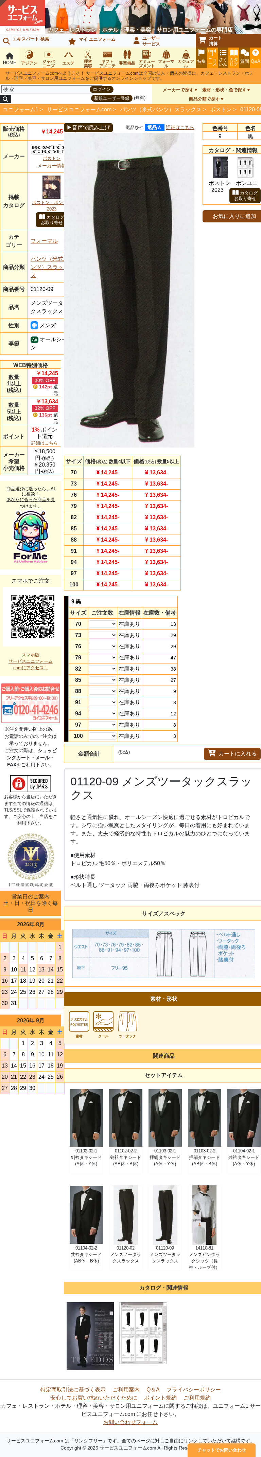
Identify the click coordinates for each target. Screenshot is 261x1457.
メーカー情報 (51, 165)
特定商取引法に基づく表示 (73, 1389)
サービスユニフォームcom (79, 109)
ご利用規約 (197, 1398)
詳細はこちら (44, 442)
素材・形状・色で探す (224, 89)
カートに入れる (238, 754)
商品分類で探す (204, 99)
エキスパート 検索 (31, 38)
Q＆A (153, 1389)
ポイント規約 (160, 1398)
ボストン (221, 109)
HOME (9, 62)
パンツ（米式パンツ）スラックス (161, 109)
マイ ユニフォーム (97, 39)
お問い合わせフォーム (130, 1422)
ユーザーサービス (151, 41)
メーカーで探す (178, 89)
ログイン (101, 89)
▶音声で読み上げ (88, 127)
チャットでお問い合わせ (221, 1450)
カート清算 (215, 40)
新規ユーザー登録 (111, 98)
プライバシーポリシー (194, 1389)
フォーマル (44, 241)
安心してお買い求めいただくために (93, 1398)
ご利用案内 (126, 1389)
